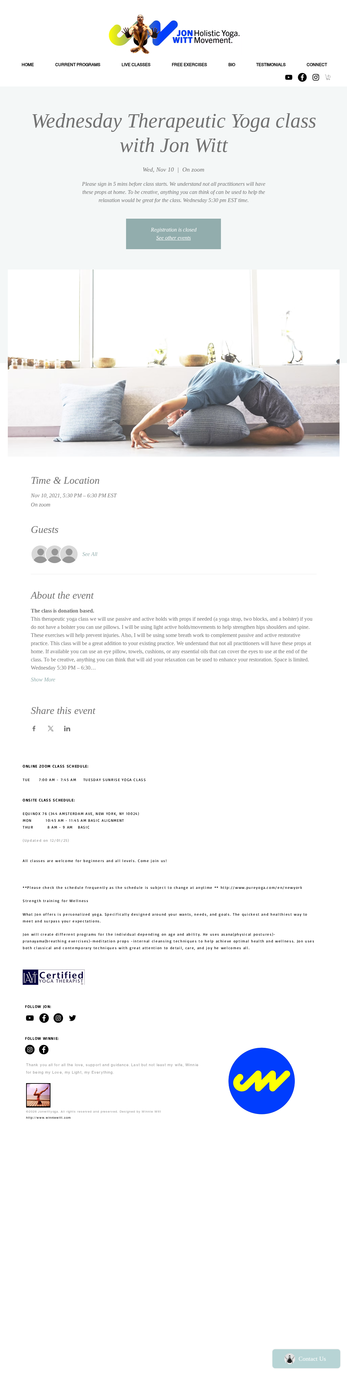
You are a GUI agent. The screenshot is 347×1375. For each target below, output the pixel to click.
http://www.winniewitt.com (48, 1118)
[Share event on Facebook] (34, 728)
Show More (43, 679)
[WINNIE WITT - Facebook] (43, 1049)
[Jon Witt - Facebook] (44, 1018)
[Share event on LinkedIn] (67, 728)
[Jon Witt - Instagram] (58, 1018)
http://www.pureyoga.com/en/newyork (262, 887)
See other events (173, 238)
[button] (328, 77)
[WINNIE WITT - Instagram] (30, 1049)
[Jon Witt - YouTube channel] (30, 1018)
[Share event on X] (50, 728)
